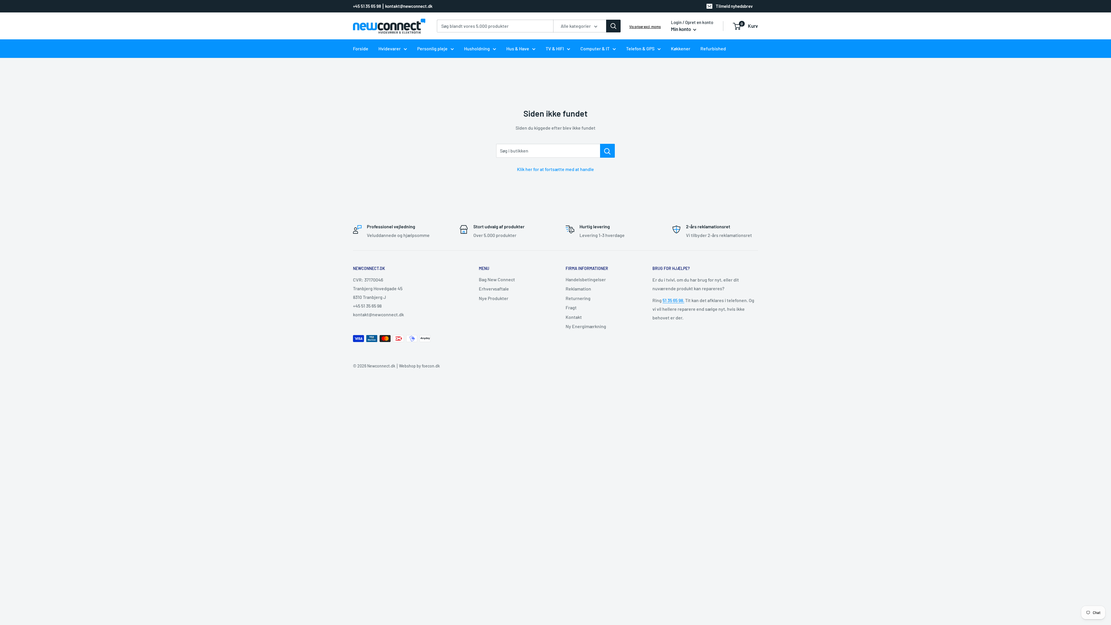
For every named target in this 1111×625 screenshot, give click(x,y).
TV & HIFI (555, 48)
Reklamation (578, 288)
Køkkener (680, 48)
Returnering (578, 298)
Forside (360, 48)
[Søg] (613, 26)
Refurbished (713, 48)
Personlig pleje (432, 48)
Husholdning (477, 48)
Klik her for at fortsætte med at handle (555, 169)
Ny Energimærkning (586, 326)
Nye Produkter (493, 298)
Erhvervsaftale (494, 288)
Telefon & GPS (640, 48)
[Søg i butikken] (607, 151)
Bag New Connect (497, 279)
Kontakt (574, 317)
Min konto (681, 29)
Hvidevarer (389, 48)
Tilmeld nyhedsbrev (734, 6)
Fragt (571, 307)
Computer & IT (595, 48)
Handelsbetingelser (586, 279)
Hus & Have (517, 48)
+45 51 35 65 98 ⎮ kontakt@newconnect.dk (393, 6)
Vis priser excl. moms (645, 27)
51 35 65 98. (673, 300)
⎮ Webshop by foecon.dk (417, 365)
